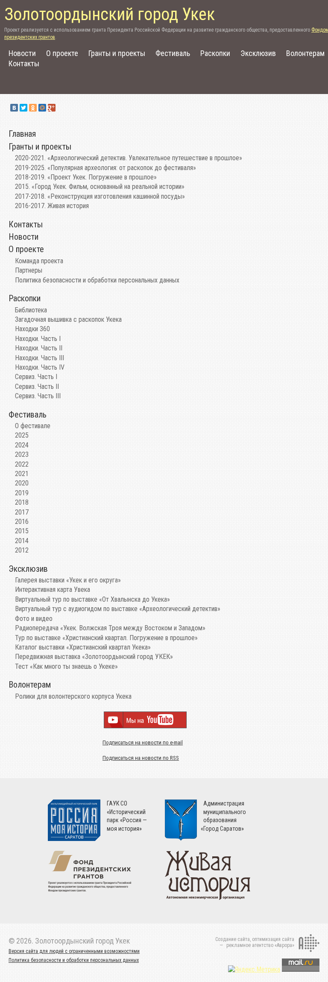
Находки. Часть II (38, 348)
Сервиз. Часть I (36, 377)
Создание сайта (232, 939)
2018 (22, 502)
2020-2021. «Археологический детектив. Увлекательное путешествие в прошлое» (128, 158)
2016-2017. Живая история (52, 206)
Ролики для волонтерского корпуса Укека (73, 696)
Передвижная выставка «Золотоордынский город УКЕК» (94, 657)
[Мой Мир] (42, 108)
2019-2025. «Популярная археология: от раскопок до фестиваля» (105, 168)
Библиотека (31, 310)
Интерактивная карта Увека (52, 589)
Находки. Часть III (39, 358)
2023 (22, 454)
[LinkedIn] (61, 108)
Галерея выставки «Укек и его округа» (68, 580)
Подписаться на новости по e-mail (142, 742)
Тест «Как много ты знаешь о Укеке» (66, 666)
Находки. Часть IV (39, 367)
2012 (22, 550)
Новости (22, 53)
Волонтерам (305, 53)
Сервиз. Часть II (37, 386)
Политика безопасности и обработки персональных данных (97, 280)
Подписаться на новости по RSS (140, 758)
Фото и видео (34, 618)
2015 (22, 531)
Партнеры (28, 270)
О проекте (62, 53)
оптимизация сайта (273, 939)
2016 (22, 521)
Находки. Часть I (38, 339)
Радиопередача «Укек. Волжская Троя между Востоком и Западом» (110, 628)
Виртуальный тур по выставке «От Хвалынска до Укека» (92, 599)
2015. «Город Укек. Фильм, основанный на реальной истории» (99, 186)
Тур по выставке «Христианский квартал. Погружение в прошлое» (106, 638)
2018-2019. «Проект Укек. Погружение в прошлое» (86, 177)
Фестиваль (172, 53)
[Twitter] (23, 108)
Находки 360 (32, 329)
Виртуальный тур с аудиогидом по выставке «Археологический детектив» (117, 609)
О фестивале (32, 426)
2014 (22, 541)
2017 (22, 512)
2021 (22, 474)
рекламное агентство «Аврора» (260, 945)
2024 (22, 445)
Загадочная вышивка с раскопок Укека (68, 319)
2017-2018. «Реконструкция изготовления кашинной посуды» (100, 196)
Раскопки (215, 53)
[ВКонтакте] (14, 108)
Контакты (24, 63)
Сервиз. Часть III (38, 396)
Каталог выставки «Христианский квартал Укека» (83, 647)
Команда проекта (39, 261)
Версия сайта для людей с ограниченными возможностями (74, 951)
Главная (22, 134)
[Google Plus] (52, 108)
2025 (22, 435)
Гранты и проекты (116, 53)
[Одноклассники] (33, 108)
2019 (22, 493)
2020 (22, 483)
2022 (22, 464)
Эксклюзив (258, 53)
